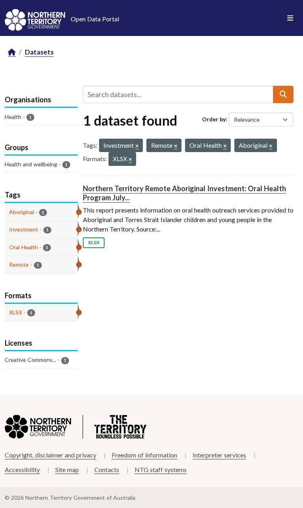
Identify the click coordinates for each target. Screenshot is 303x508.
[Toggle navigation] (290, 18)
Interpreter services (219, 455)
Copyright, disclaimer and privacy (50, 455)
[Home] (12, 52)
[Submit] (283, 94)
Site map (67, 469)
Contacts (106, 469)
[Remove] (136, 146)
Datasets (39, 52)
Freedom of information (144, 455)
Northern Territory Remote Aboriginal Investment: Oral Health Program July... (184, 193)
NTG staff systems (161, 469)
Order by (214, 119)
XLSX (93, 242)
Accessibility (22, 469)
